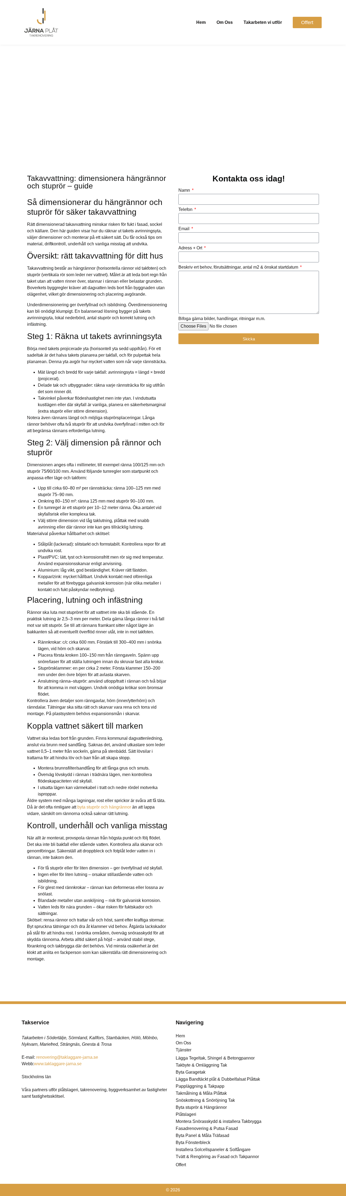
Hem (201, 22)
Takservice (35, 1022)
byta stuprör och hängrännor (104, 807)
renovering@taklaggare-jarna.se (67, 1057)
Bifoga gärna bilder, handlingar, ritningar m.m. (221, 319)
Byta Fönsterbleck (193, 1142)
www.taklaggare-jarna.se (58, 1063)
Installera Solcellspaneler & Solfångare (213, 1149)
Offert (181, 1164)
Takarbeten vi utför (263, 22)
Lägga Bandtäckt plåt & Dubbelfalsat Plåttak (218, 1079)
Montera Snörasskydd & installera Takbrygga (218, 1121)
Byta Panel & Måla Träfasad (202, 1135)
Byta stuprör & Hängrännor (201, 1107)
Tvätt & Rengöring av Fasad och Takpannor (217, 1156)
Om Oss (225, 22)
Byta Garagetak (190, 1072)
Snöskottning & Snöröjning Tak (205, 1100)
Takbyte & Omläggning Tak (201, 1065)
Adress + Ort (190, 248)
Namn (184, 190)
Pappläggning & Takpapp (200, 1086)
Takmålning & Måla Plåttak (201, 1093)
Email (184, 229)
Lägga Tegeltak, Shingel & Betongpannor (215, 1058)
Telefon (186, 209)
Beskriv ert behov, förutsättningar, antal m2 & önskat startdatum (238, 267)
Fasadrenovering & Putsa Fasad (207, 1128)
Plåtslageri (186, 1114)
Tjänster (183, 1050)
